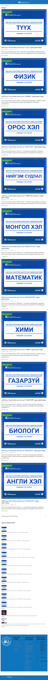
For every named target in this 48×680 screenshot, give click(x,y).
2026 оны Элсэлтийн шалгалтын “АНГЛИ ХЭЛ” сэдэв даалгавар (16, 607)
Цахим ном (15, 648)
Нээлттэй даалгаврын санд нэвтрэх (29, 656)
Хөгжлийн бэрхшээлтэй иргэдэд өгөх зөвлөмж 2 (28, 668)
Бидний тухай (16, 644)
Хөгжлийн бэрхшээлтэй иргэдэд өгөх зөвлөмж (28, 661)
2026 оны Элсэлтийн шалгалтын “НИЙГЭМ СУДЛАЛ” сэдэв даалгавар (18, 557)
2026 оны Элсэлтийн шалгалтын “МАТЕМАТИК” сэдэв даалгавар (17, 574)
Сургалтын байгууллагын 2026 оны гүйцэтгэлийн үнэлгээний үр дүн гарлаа (19, 615)
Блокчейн (15, 650)
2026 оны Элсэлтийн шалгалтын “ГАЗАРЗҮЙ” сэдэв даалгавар (24, 400)
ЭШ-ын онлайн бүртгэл (28, 642)
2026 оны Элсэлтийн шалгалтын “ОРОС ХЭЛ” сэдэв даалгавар (24, 147)
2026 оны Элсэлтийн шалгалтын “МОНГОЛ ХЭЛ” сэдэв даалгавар (17, 565)
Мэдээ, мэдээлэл (7, 12)
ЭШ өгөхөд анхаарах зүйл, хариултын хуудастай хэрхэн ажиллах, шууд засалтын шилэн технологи (29, 649)
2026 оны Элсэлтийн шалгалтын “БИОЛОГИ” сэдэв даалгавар (24, 450)
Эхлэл (3, 5)
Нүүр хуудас (16, 641)
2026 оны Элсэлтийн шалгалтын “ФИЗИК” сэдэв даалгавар (23, 96)
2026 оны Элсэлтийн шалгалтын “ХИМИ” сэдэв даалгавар (22, 349)
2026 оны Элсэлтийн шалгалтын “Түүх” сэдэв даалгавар (22, 47)
